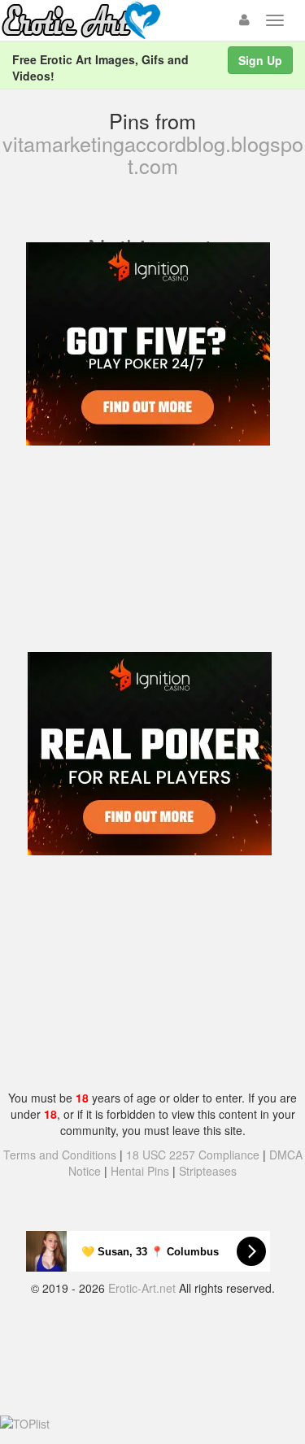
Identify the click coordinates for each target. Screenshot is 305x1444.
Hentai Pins (140, 1171)
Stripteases (208, 1171)
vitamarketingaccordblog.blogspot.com (152, 154)
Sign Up (260, 60)
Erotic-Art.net (142, 1288)
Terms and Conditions (59, 1154)
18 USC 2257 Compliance (192, 1154)
